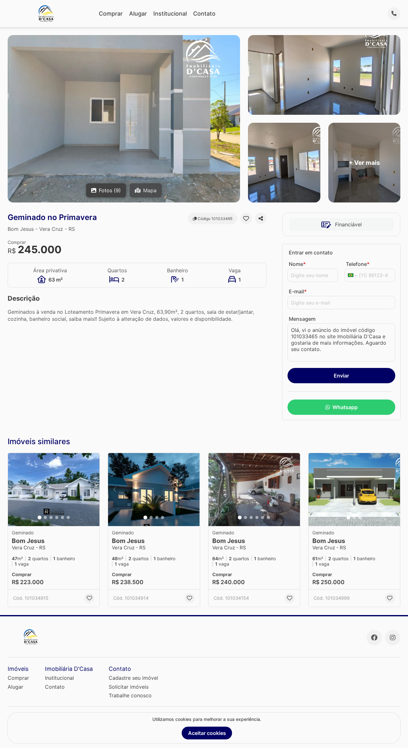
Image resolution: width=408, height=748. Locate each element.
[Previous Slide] (14, 489)
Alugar (138, 13)
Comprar (111, 13)
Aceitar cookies (207, 733)
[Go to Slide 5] (62, 517)
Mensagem (302, 319)
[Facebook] (374, 637)
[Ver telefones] (394, 13)
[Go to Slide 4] (56, 517)
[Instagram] (392, 637)
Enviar (341, 375)
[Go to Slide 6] (68, 517)
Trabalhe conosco (130, 695)
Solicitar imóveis (129, 687)
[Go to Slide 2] (45, 517)
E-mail (298, 291)
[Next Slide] (92, 489)
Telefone (357, 264)
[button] (53, 489)
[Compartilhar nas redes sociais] (260, 218)
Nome (297, 264)
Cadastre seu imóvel (133, 678)
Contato (204, 13)
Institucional (170, 13)
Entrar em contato (311, 252)
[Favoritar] (246, 218)
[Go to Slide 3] (51, 517)
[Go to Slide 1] (39, 517)
